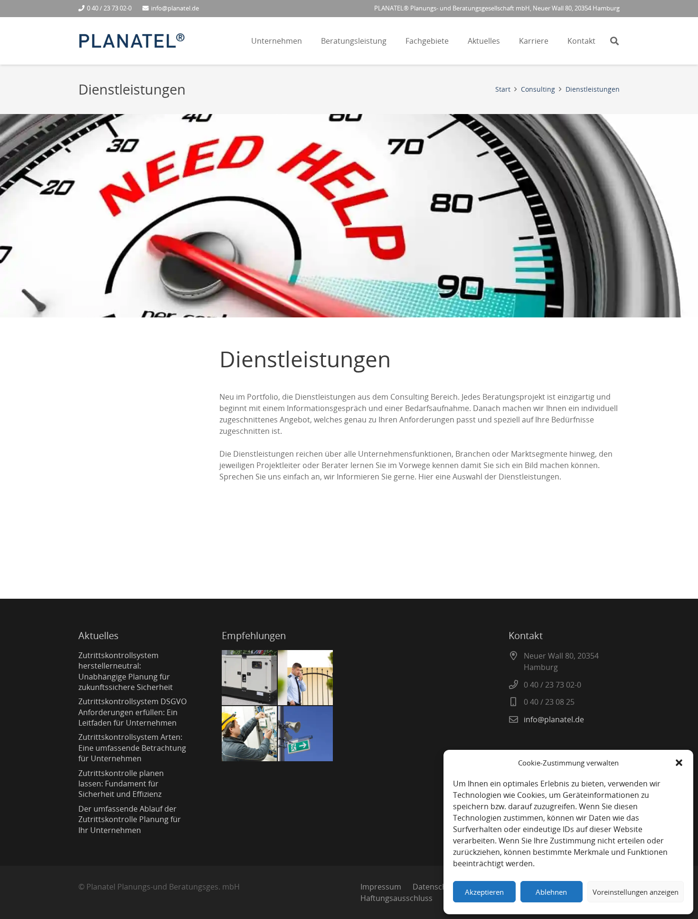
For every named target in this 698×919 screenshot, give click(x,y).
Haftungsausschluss (396, 898)
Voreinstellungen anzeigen (636, 892)
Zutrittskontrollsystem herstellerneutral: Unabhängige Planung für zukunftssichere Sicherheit (125, 671)
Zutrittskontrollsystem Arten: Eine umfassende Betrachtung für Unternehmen (132, 748)
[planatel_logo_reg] (131, 41)
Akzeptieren (484, 892)
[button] (679, 762)
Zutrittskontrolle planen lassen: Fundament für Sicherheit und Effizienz (121, 784)
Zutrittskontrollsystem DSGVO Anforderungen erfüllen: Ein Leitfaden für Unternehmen (132, 712)
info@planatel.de (554, 719)
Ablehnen (551, 892)
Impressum (380, 886)
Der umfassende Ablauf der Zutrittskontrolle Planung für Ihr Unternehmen (129, 819)
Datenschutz (435, 886)
